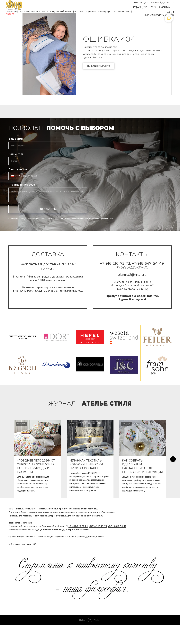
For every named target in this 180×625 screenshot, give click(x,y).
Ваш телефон (17, 169)
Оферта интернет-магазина (21, 536)
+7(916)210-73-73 (98, 526)
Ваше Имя (15, 138)
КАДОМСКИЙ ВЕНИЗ (61, 11)
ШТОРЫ (78, 11)
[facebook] (164, 544)
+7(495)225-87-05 (145, 7)
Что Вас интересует (22, 184)
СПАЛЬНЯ (11, 11)
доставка (90, 536)
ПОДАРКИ (90, 11)
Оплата (81, 536)
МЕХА (45, 11)
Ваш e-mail (15, 154)
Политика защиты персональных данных (56, 536)
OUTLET (10, 14)
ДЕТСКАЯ (24, 11)
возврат (100, 536)
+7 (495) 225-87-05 (78, 526)
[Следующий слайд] (173, 459)
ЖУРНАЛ (149, 15)
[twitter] (169, 544)
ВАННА (35, 11)
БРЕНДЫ (103, 11)
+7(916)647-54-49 (117, 526)
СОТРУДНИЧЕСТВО (119, 11)
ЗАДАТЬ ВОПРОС (165, 15)
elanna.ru (98, 515)
